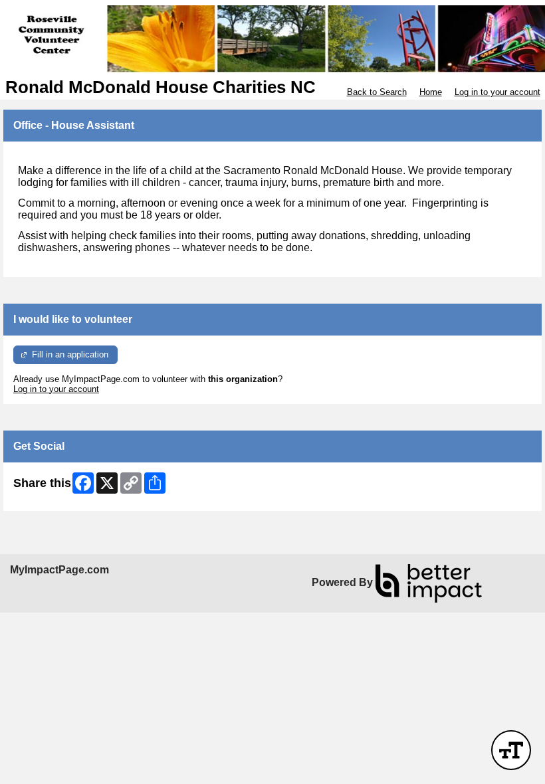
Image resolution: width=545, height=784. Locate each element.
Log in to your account (497, 92)
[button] (511, 750)
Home (430, 92)
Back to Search (377, 92)
